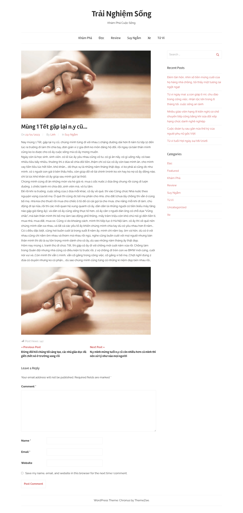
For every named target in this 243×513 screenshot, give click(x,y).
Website (26, 463)
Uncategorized (176, 207)
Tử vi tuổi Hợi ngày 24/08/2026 (187, 140)
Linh (52, 134)
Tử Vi (161, 38)
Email (25, 452)
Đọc (101, 38)
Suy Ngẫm (134, 38)
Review (116, 38)
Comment (28, 386)
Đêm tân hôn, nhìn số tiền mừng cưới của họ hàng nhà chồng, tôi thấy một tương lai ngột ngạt (194, 82)
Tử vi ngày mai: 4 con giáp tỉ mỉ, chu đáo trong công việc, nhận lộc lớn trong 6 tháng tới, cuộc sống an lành (192, 99)
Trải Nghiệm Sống (121, 14)
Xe (149, 38)
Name (26, 440)
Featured (173, 170)
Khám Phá (85, 38)
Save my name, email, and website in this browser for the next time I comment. (76, 473)
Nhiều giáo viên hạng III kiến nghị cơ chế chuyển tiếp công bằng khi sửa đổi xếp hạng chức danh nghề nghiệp (193, 116)
